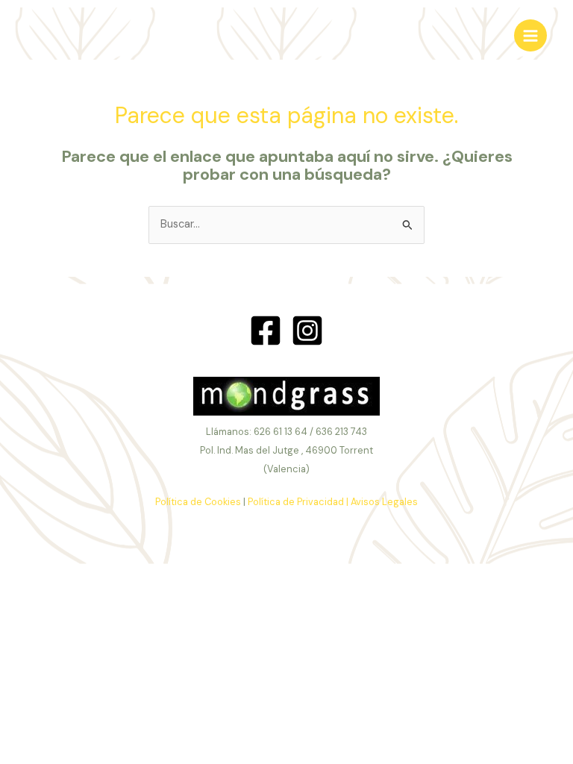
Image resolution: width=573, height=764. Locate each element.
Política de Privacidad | (298, 501)
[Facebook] (265, 330)
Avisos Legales (384, 501)
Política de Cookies (198, 501)
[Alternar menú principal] (530, 35)
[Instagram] (307, 330)
